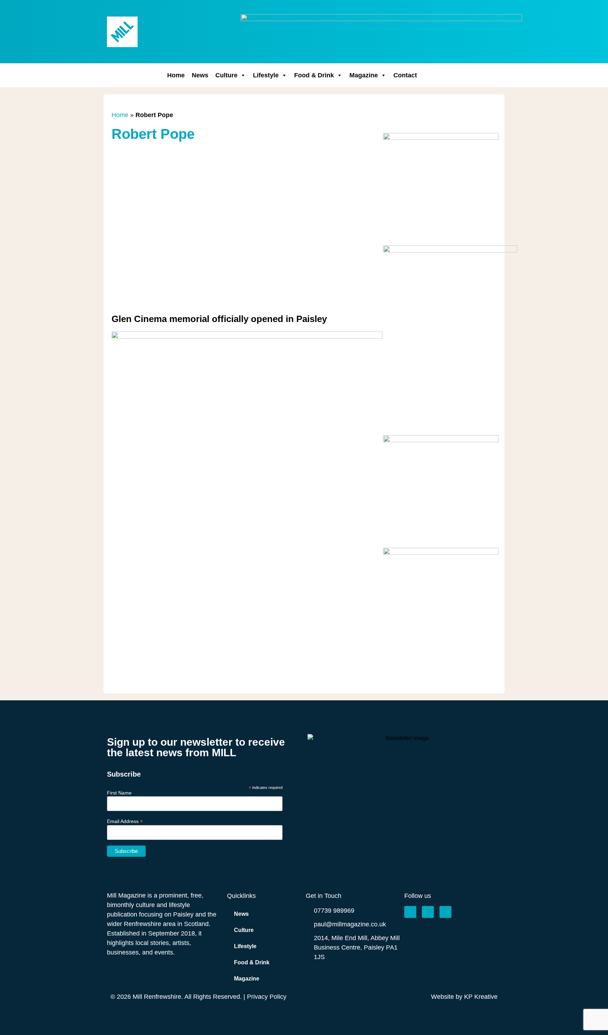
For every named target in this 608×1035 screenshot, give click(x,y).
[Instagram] (428, 912)
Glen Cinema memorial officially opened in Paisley (219, 319)
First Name (119, 792)
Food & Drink (314, 75)
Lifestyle (266, 75)
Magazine (363, 75)
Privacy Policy (266, 996)
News (200, 75)
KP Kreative (481, 996)
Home (176, 75)
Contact (405, 75)
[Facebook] (410, 912)
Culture (226, 75)
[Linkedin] (445, 912)
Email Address (125, 821)
